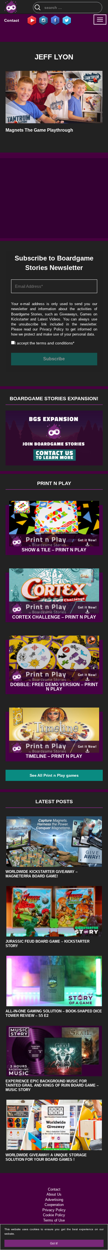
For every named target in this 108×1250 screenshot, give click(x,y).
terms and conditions (54, 343)
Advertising (54, 1200)
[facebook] (55, 20)
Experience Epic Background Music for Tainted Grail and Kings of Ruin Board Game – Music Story (52, 1085)
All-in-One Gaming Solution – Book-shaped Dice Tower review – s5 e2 (54, 1013)
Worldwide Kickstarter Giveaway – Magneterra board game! (42, 874)
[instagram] (43, 20)
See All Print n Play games (54, 775)
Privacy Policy (52, 329)
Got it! (54, 1243)
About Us (54, 1194)
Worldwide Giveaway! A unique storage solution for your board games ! (46, 1157)
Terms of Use (54, 1220)
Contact (11, 20)
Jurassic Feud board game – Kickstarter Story (47, 943)
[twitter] (66, 20)
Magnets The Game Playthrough (39, 130)
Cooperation (54, 1205)
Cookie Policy (54, 1215)
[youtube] (31, 20)
